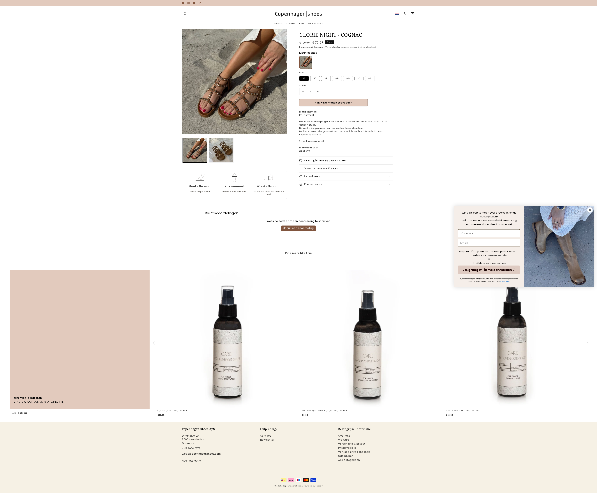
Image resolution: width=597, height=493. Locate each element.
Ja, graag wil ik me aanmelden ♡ (489, 270)
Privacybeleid (347, 448)
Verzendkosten (333, 47)
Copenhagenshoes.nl (292, 486)
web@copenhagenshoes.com (201, 454)
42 (371, 79)
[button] (185, 13)
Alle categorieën (349, 460)
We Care (343, 440)
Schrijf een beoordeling (298, 228)
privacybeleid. (505, 281)
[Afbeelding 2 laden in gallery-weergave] (221, 150)
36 (304, 78)
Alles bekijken (20, 413)
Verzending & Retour (351, 444)
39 (339, 79)
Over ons (344, 436)
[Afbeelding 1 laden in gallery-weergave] (195, 150)
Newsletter (267, 440)
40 (349, 79)
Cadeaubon (345, 456)
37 (315, 78)
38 (325, 78)
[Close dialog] (590, 210)
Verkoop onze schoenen (354, 452)
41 (359, 78)
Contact (265, 436)
